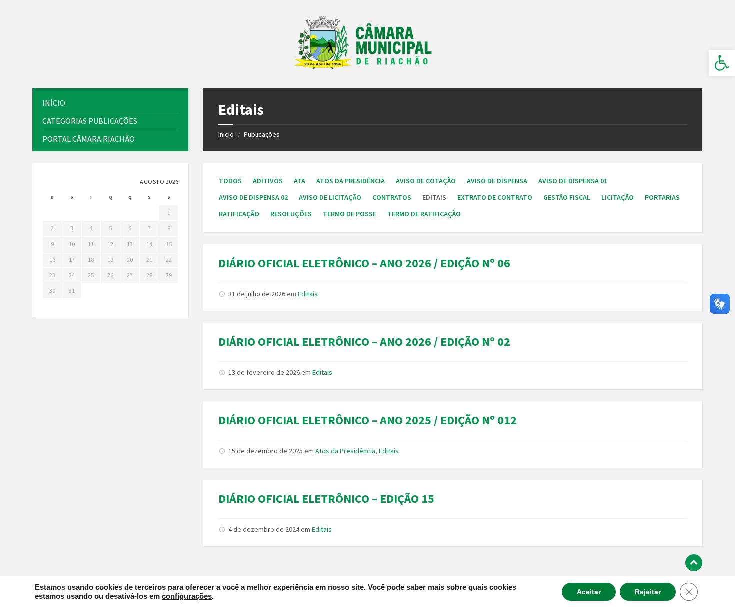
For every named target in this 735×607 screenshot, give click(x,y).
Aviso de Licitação (330, 197)
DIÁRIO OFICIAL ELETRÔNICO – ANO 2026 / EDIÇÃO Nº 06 (364, 263)
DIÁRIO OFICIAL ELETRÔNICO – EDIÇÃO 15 (326, 498)
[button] (722, 63)
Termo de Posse (349, 213)
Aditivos (268, 180)
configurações (187, 596)
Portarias (662, 197)
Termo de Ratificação (424, 213)
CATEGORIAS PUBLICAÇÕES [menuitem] (90, 121)
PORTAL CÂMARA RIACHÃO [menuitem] (88, 139)
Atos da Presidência (350, 180)
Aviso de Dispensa (497, 180)
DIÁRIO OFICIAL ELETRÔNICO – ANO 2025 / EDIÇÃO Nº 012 (367, 420)
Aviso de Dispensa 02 (253, 197)
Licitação (618, 197)
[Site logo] (367, 69)
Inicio (226, 134)
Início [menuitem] (54, 103)
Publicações (262, 134)
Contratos (392, 197)
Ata (300, 180)
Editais (308, 293)
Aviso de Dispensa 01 (573, 180)
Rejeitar (648, 592)
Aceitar (589, 592)
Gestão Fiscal (567, 197)
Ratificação (239, 213)
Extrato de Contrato (495, 197)
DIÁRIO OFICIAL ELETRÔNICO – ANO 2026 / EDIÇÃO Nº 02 (364, 341)
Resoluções (291, 213)
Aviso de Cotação (426, 180)
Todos (230, 180)
